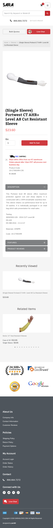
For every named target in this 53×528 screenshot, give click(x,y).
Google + (18, 492)
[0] (41, 5)
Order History (8, 467)
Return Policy (8, 442)
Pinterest (13, 492)
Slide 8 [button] (31, 347)
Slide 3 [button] (19, 347)
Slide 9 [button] (33, 347)
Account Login (8, 459)
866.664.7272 (20, 21)
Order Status (8, 463)
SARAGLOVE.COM (21, 518)
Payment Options (9, 446)
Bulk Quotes (14, 32)
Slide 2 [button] (17, 347)
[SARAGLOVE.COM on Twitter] (8, 492)
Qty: (7, 139)
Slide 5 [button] (24, 347)
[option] (26, 79)
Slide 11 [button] (38, 347)
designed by (9, 523)
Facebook (4, 492)
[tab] (17, 347)
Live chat (41, 32)
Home (6, 42)
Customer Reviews (10, 425)
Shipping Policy (9, 438)
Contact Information (10, 421)
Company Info (8, 417)
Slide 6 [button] (26, 347)
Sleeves (13, 42)
